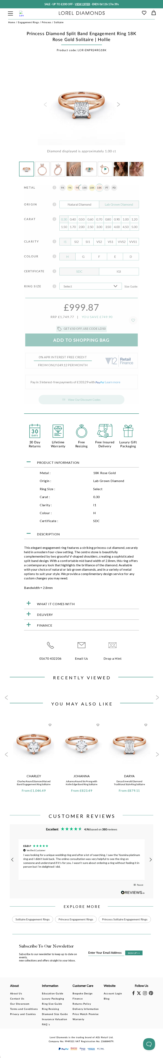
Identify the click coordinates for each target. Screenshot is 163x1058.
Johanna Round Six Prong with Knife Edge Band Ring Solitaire (81, 783)
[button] (12, 859)
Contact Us (17, 999)
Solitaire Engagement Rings (33, 919)
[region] (81, 859)
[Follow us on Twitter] (139, 994)
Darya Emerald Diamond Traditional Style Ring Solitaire (129, 783)
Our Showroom (19, 1004)
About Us (16, 993)
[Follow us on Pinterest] (151, 994)
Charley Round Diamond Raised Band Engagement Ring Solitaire (33, 783)
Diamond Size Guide (55, 1014)
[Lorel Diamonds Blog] (82, 13)
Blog (107, 999)
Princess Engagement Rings (75, 919)
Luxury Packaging (53, 999)
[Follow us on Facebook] (133, 994)
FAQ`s (46, 1024)
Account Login (113, 993)
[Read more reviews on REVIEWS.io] (133, 892)
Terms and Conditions (24, 1009)
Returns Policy (82, 1004)
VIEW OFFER (82, 4)
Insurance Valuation (54, 1019)
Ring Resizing (50, 1009)
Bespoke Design (83, 993)
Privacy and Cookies (23, 1014)
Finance (77, 999)
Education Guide (52, 993)
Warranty (78, 1019)
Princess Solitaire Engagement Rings (124, 919)
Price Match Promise (86, 1014)
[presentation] (45, 105)
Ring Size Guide (52, 1004)
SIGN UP (134, 953)
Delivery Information (86, 1009)
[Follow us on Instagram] (145, 994)
